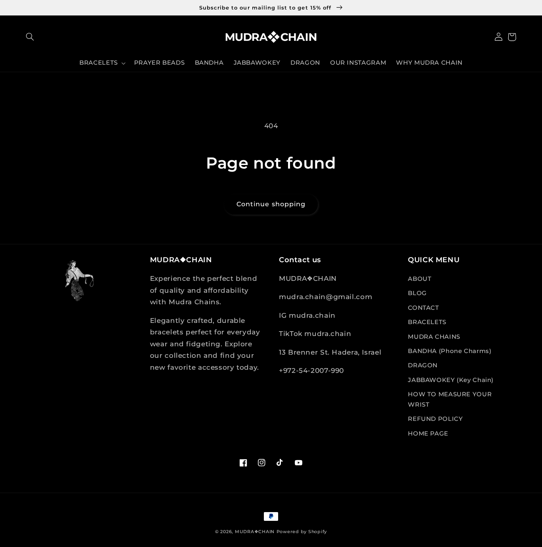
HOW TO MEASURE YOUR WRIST (450, 399)
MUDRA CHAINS (434, 336)
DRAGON (423, 365)
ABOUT (419, 278)
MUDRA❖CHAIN (255, 531)
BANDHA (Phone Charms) (449, 351)
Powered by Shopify (302, 531)
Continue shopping (271, 204)
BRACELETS (427, 322)
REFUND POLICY (435, 418)
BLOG (417, 293)
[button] (30, 37)
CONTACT (423, 307)
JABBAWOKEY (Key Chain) (451, 380)
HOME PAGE (428, 433)
